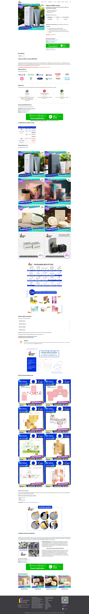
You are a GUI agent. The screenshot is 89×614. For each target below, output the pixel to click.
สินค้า (45, 1)
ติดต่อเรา (66, 1)
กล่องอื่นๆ (28, 537)
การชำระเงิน (47, 602)
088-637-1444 (50, 39)
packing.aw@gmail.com (52, 41)
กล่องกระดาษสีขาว (50, 49)
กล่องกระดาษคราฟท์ (33, 537)
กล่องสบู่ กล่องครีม (51, 48)
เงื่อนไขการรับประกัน (48, 605)
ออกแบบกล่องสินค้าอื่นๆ (52, 537)
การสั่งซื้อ (46, 601)
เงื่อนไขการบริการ (47, 604)
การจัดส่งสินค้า (47, 603)
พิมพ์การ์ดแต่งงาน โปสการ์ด (49, 597)
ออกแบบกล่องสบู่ (45, 537)
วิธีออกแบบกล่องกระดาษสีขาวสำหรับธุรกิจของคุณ (30, 502)
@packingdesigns (52, 42)
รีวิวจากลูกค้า (50, 1)
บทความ (63, 1)
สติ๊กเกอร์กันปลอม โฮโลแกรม (49, 598)
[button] (70, 97)
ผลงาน (55, 1)
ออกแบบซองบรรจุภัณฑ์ (48, 600)
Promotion (59, 1)
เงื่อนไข (32, 106)
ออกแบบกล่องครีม (40, 537)
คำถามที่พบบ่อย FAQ (48, 606)
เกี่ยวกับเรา (46, 607)
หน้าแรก (42, 1)
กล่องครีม (54, 49)
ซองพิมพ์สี (46, 599)
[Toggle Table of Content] (23, 56)
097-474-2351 (55, 39)
